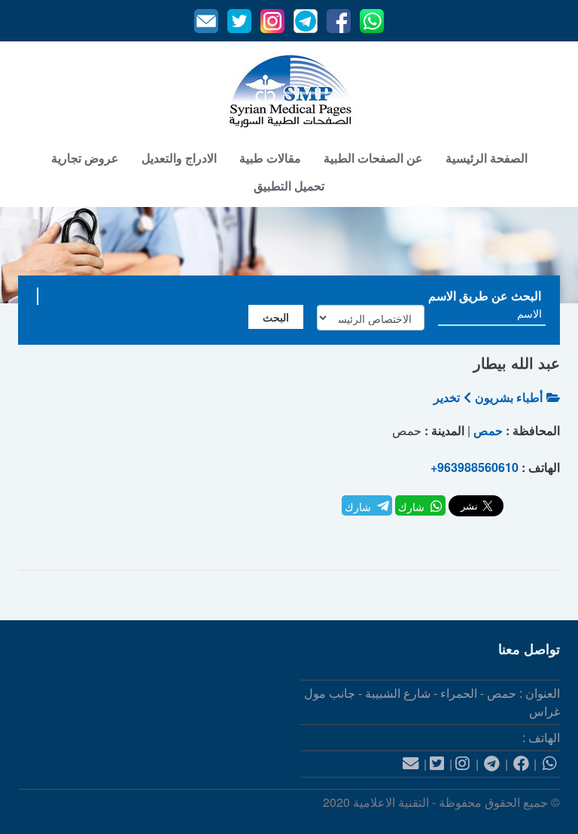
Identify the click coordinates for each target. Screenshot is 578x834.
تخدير (447, 397)
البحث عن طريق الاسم (484, 295)
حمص (488, 430)
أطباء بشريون (509, 397)
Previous (27, 255)
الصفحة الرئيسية (487, 157)
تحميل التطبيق (289, 185)
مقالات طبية (270, 157)
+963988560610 (474, 467)
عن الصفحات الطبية (373, 157)
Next (550, 255)
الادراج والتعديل (179, 157)
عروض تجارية (85, 157)
